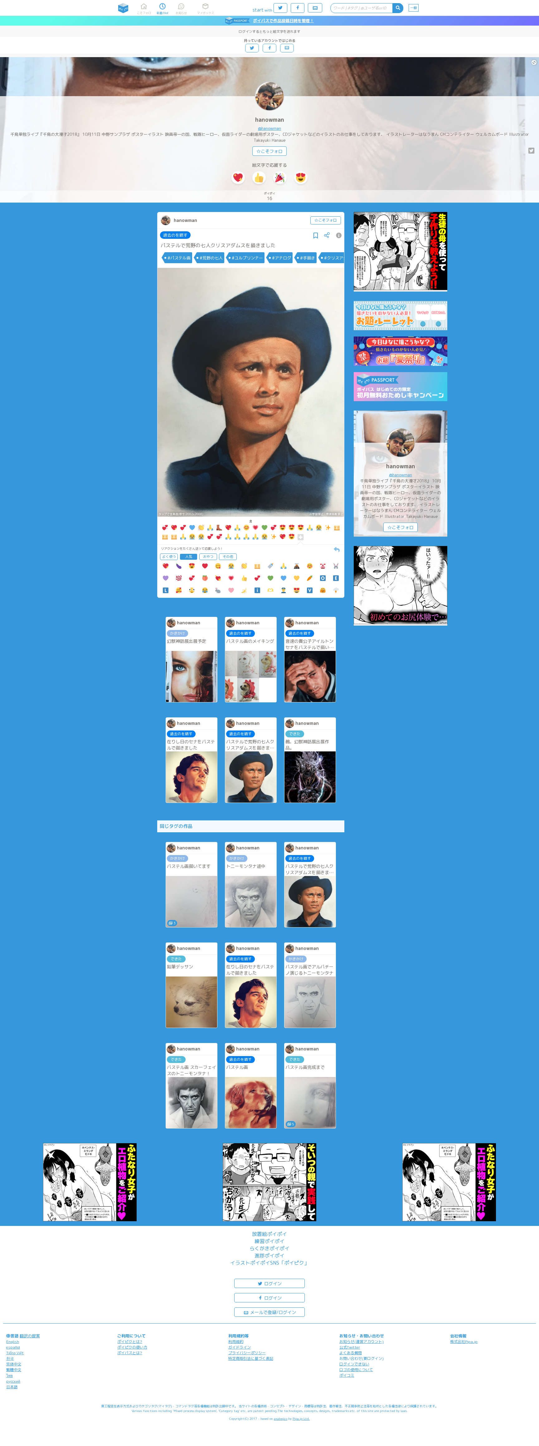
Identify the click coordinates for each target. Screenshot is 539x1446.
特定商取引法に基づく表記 (250, 1358)
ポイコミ (346, 1375)
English (12, 1341)
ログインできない (354, 1364)
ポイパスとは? (129, 1352)
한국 (10, 1358)
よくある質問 (350, 1352)
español (13, 1347)
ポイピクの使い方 (132, 1347)
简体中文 (13, 1364)
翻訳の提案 (30, 1336)
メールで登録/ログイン (272, 1312)
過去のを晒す (175, 235)
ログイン (272, 1283)
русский (13, 1381)
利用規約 (235, 1341)
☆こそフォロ (269, 151)
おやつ (208, 556)
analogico (280, 1418)
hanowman (269, 120)
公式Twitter (349, 1347)
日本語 (11, 1386)
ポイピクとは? (129, 1341)
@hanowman (269, 128)
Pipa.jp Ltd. (301, 1418)
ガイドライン (239, 1347)
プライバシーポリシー (247, 1352)
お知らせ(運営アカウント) (361, 1341)
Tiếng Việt (15, 1352)
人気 (188, 556)
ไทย (9, 1375)
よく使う (169, 556)
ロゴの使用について (356, 1369)
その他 (228, 556)
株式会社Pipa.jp (464, 1341)
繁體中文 (13, 1369)
